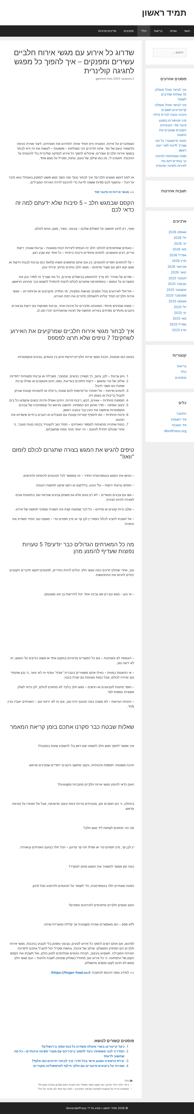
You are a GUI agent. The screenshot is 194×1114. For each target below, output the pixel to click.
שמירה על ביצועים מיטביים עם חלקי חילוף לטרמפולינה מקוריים (78, 1066)
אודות (173, 31)
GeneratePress (76, 1108)
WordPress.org (175, 431)
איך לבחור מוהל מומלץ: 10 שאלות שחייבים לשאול (170, 94)
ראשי (187, 31)
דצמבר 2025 (177, 278)
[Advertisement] (101, 114)
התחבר (181, 413)
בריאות (158, 31)
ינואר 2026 (178, 272)
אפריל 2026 (177, 255)
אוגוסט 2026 (177, 232)
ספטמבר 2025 (176, 295)
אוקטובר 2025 (176, 290)
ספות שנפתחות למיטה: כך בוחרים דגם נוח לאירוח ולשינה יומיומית (170, 161)
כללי (143, 31)
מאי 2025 (179, 318)
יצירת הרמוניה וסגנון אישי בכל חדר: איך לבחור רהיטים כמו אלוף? (78, 1061)
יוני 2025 (180, 313)
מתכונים (129, 31)
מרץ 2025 (179, 330)
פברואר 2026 (176, 267)
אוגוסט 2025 (177, 301)
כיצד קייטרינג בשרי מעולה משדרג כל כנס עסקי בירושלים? (82, 1046)
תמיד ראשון (164, 12)
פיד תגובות (179, 425)
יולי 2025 (180, 307)
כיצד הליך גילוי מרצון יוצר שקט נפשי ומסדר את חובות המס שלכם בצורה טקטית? (83, 1084)
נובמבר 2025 (177, 284)
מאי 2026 (179, 249)
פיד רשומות (178, 419)
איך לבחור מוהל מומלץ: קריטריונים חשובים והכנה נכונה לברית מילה (169, 109)
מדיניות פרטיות (107, 31)
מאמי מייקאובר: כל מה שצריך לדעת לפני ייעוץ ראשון (170, 145)
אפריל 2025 (178, 324)
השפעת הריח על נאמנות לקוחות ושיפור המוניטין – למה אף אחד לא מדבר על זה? (83, 1088)
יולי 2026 (180, 238)
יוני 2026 (180, 243)
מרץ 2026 (179, 261)
